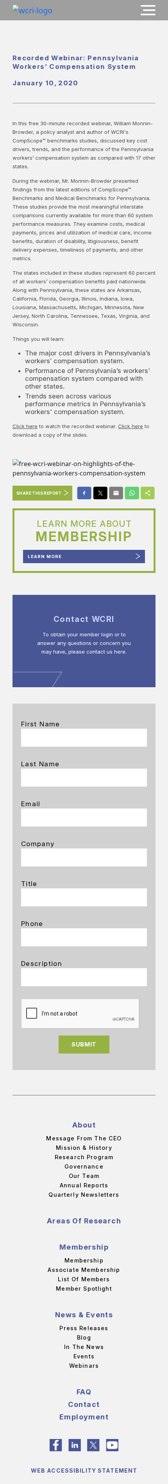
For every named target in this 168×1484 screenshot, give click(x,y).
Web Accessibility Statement (84, 1470)
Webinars (84, 1365)
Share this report (39, 493)
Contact (84, 1404)
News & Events (84, 1315)
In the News (84, 1347)
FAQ (84, 1392)
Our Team (84, 1175)
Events (84, 1356)
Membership (84, 1247)
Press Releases (83, 1328)
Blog (84, 1337)
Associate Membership (84, 1269)
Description (41, 963)
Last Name (40, 764)
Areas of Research (84, 1221)
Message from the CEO (84, 1138)
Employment (84, 1417)
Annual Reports (84, 1185)
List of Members (84, 1279)
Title (29, 884)
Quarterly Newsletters (83, 1194)
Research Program (84, 1157)
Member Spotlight (84, 1288)
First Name (40, 724)
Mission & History (84, 1147)
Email (31, 804)
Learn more (45, 556)
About (84, 1125)
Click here (25, 426)
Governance (84, 1166)
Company (38, 844)
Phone (32, 924)
